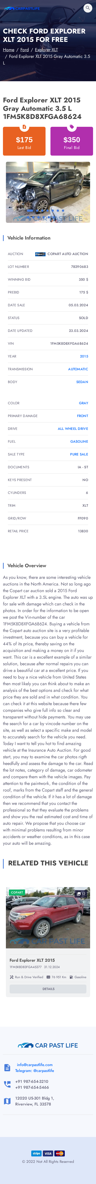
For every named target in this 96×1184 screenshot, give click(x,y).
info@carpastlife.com (35, 1065)
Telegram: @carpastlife (34, 1070)
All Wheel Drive (73, 428)
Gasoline (79, 441)
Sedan (82, 381)
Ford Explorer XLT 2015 (32, 960)
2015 (84, 356)
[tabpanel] (48, 192)
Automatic (78, 369)
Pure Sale (79, 454)
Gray (83, 403)
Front (82, 415)
